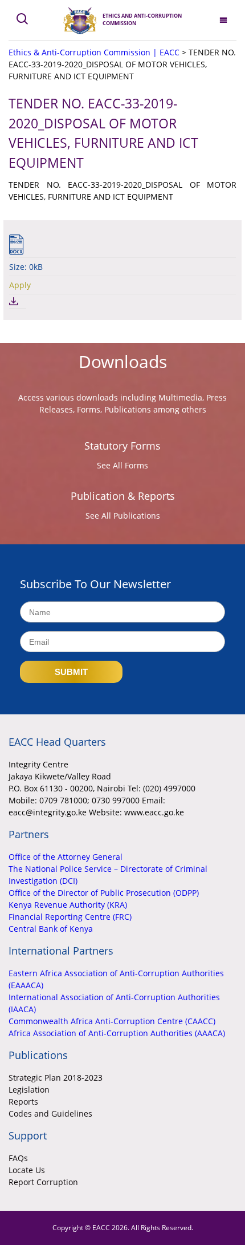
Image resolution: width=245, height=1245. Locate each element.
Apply (20, 285)
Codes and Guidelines (50, 1113)
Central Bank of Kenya (51, 928)
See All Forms (122, 465)
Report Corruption (43, 1182)
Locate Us (27, 1170)
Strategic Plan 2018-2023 (56, 1077)
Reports (23, 1101)
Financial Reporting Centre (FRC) (70, 916)
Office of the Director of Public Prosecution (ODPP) (104, 892)
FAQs (18, 1158)
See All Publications (122, 515)
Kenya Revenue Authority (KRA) (68, 904)
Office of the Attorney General (65, 856)
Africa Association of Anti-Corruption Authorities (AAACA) (117, 1033)
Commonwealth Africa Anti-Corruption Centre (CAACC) (112, 1021)
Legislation (29, 1089)
